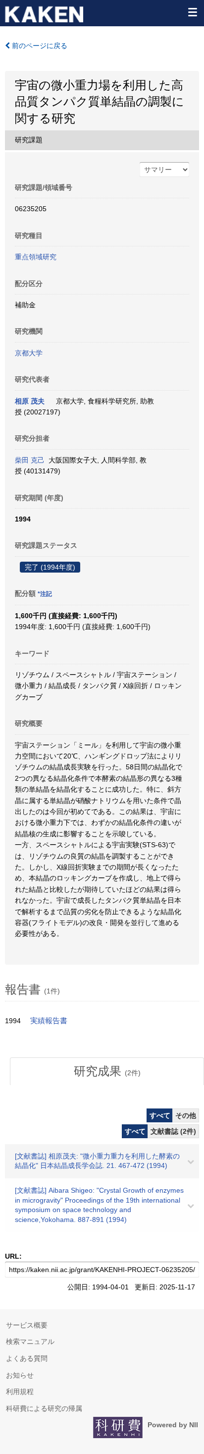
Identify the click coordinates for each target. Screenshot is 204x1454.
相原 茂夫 (30, 401)
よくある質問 (27, 1358)
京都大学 (29, 353)
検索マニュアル (30, 1341)
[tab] (107, 1071)
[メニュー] (192, 12)
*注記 (45, 593)
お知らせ (20, 1375)
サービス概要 (27, 1325)
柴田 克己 (30, 460)
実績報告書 (48, 1021)
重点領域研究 (35, 257)
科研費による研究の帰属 (44, 1408)
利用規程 (20, 1392)
